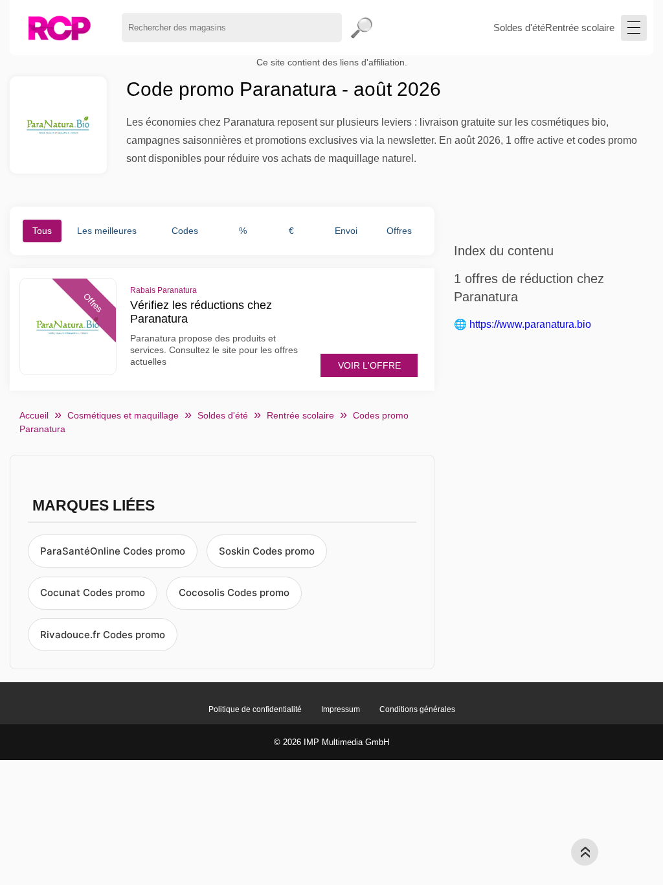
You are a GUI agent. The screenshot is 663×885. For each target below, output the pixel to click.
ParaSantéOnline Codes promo (112, 551)
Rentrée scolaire (579, 27)
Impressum (340, 709)
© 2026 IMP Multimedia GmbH (331, 742)
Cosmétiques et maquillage (123, 415)
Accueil (34, 415)
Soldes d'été (519, 27)
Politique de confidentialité (255, 709)
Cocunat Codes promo (92, 592)
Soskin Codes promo (267, 551)
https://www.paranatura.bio (530, 324)
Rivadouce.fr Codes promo (102, 634)
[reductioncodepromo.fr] (59, 27)
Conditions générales (417, 709)
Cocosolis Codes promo (234, 592)
